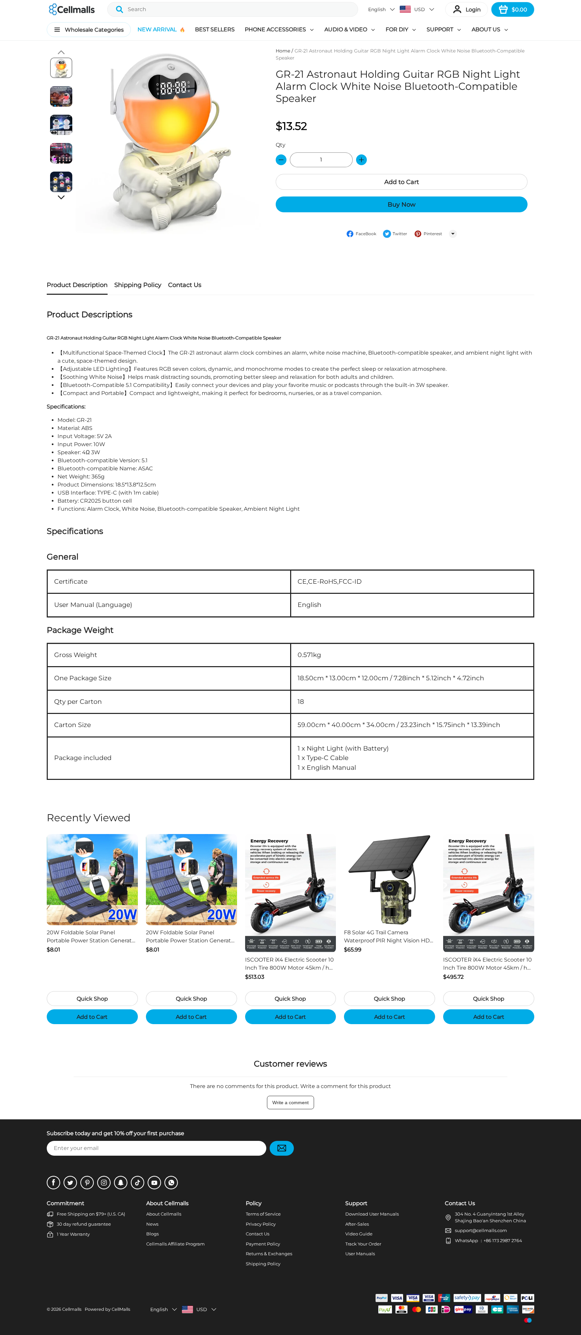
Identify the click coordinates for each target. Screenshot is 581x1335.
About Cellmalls (163, 1214)
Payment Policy (263, 1244)
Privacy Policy (261, 1224)
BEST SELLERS (215, 29)
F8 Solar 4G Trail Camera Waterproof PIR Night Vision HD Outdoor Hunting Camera (387, 937)
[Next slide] (61, 197)
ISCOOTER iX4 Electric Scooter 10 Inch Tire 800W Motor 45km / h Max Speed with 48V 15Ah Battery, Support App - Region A (487, 964)
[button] (382, 9)
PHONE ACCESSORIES (275, 29)
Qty (280, 145)
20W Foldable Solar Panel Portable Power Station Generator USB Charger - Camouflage (92, 937)
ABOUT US (486, 29)
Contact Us (257, 1233)
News (152, 1224)
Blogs (152, 1233)
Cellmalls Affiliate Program (175, 1244)
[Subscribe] (282, 1148)
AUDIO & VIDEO (345, 29)
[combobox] (232, 9)
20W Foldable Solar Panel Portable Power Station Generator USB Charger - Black (191, 937)
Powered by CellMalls (107, 1309)
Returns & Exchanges (269, 1253)
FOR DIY (397, 29)
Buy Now (402, 204)
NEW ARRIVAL (157, 29)
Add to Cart (401, 182)
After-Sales (357, 1224)
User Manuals (360, 1253)
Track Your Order (363, 1244)
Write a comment (290, 1102)
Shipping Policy (263, 1263)
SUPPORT (440, 29)
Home (283, 51)
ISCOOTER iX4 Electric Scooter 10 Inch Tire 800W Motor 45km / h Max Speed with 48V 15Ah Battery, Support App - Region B (289, 964)
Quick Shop (92, 999)
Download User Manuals (372, 1214)
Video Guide (359, 1233)
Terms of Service (263, 1214)
